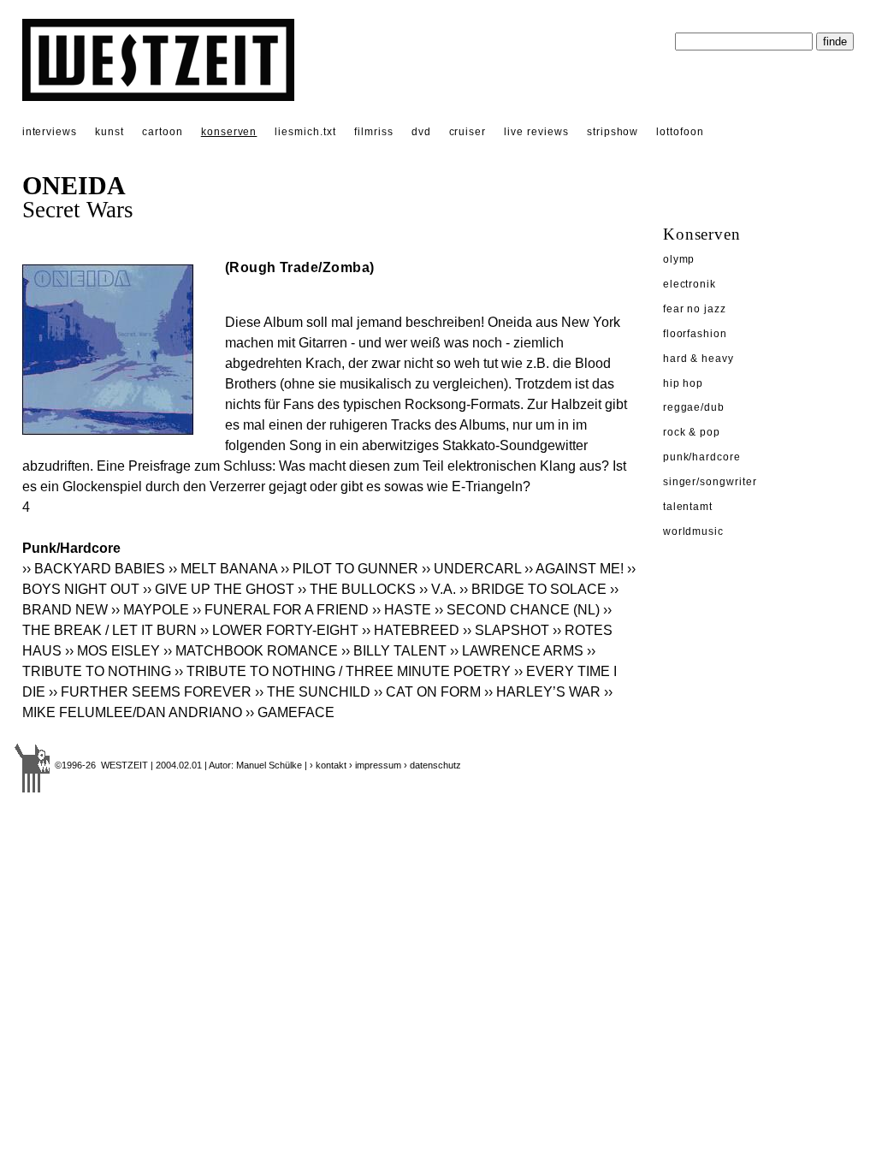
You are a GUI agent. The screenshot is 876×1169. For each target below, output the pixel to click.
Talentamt (688, 506)
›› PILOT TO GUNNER (349, 568)
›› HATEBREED (410, 630)
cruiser (468, 132)
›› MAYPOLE (150, 609)
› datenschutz (432, 765)
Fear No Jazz (695, 309)
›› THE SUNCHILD (312, 692)
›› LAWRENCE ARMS (516, 651)
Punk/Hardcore (702, 457)
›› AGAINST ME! (574, 568)
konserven (229, 132)
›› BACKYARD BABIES (93, 568)
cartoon (162, 132)
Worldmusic (694, 531)
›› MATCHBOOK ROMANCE (250, 651)
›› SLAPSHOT (506, 630)
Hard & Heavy (699, 358)
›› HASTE (401, 609)
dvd (421, 132)
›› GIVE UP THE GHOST (218, 589)
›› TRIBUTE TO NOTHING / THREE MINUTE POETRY (343, 671)
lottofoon (680, 132)
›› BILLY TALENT (394, 651)
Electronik (690, 284)
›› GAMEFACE (290, 712)
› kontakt (328, 765)
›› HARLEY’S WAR (542, 692)
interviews (50, 132)
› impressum (375, 765)
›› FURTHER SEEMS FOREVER (150, 692)
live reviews (536, 132)
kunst (109, 132)
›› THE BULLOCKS (357, 589)
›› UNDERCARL (471, 568)
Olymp (679, 259)
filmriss (374, 132)
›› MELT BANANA (223, 568)
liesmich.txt (305, 132)
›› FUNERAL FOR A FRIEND (280, 609)
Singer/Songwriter (710, 482)
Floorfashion (695, 334)
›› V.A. (437, 589)
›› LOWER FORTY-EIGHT (279, 630)
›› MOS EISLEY (112, 651)
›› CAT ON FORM (427, 692)
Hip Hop (683, 383)
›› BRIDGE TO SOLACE (533, 589)
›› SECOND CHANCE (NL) (517, 609)
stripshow (613, 132)
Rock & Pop (692, 432)
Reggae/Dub (694, 407)
